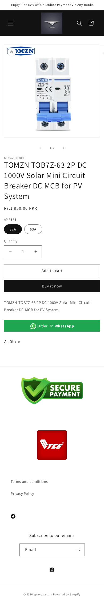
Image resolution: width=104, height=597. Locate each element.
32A (13, 229)
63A (33, 229)
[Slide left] (40, 148)
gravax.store (43, 594)
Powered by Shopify (67, 594)
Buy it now (52, 286)
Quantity (10, 241)
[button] (11, 23)
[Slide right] (64, 148)
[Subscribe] (79, 550)
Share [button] (15, 341)
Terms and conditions (29, 481)
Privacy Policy (22, 493)
